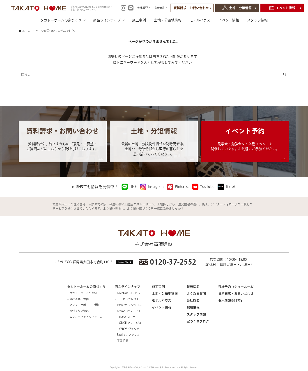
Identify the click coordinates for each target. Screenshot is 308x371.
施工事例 (139, 20)
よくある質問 (196, 293)
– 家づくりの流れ (78, 311)
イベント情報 (285, 7)
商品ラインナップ (107, 20)
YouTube (207, 186)
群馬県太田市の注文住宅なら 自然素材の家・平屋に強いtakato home (151, 367)
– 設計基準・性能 (78, 299)
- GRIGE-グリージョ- (129, 322)
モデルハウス (200, 20)
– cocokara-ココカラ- (128, 293)
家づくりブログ (198, 321)
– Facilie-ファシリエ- (128, 334)
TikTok (230, 186)
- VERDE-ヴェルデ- (127, 328)
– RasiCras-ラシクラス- (129, 305)
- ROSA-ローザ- (125, 316)
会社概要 (193, 300)
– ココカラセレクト (127, 299)
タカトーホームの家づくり (61, 20)
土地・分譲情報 (240, 7)
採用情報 (193, 307)
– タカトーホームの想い (82, 293)
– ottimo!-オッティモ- (128, 311)
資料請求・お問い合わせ (191, 7)
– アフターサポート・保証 (83, 305)
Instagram (156, 186)
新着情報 (193, 286)
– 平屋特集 (121, 340)
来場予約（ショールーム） (237, 286)
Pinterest (182, 186)
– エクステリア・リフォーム (85, 316)
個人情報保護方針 (231, 300)
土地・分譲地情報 (168, 20)
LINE (133, 186)
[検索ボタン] (284, 74)
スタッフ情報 (257, 20)
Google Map (123, 262)
